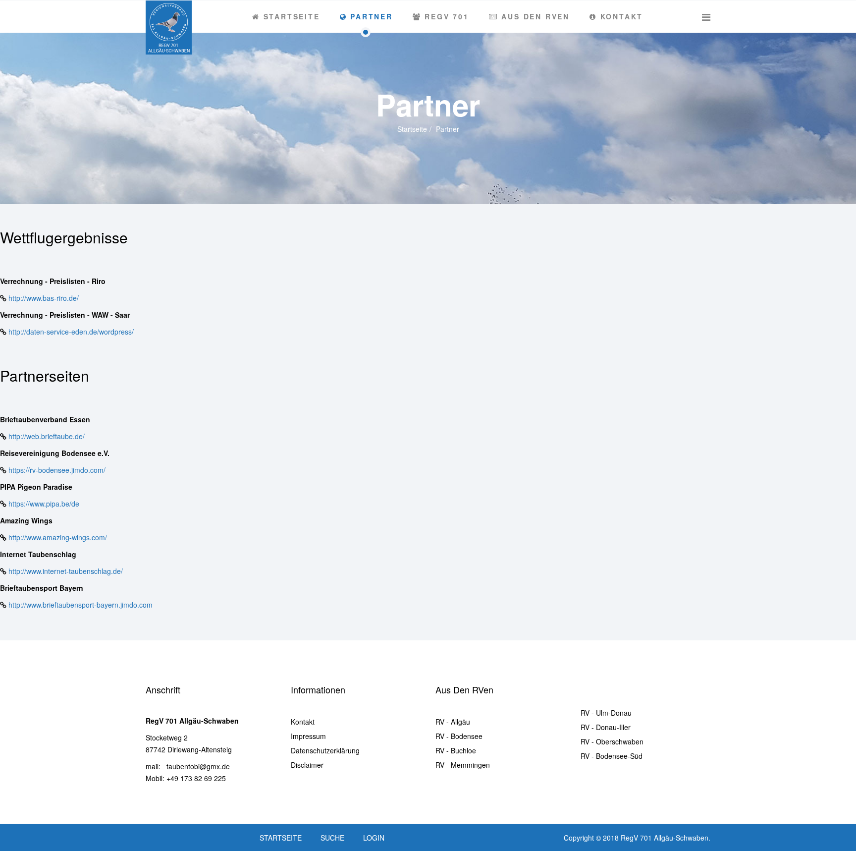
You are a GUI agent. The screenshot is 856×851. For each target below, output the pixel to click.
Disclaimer (307, 765)
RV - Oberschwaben (612, 741)
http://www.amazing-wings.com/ (57, 537)
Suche (332, 837)
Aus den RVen (534, 16)
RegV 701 (445, 16)
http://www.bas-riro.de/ (43, 298)
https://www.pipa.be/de (43, 504)
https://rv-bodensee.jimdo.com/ (57, 470)
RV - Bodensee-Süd (611, 756)
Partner (369, 16)
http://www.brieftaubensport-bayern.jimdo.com (80, 605)
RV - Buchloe (455, 750)
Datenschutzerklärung (325, 750)
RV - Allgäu (452, 722)
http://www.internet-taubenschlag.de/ (65, 571)
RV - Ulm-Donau (606, 713)
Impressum (308, 736)
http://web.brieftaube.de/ (46, 436)
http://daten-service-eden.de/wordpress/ (71, 332)
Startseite (290, 16)
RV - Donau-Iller (606, 727)
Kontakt (620, 16)
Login (373, 837)
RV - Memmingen (462, 765)
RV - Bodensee (458, 736)
